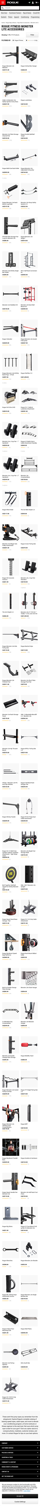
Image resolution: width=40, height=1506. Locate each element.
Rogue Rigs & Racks (11, 22)
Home (3, 22)
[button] (2, 8)
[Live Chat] (30, 2)
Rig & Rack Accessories (23, 22)
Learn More (26, 1491)
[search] (20, 8)
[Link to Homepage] (13, 2)
